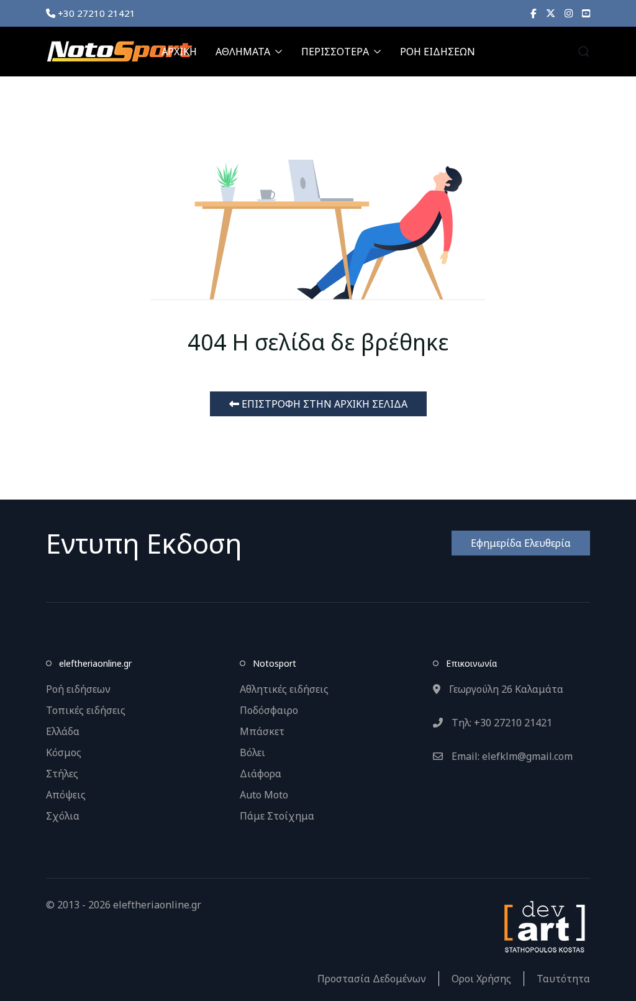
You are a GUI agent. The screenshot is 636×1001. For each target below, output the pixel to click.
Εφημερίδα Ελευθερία (521, 543)
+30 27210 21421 (95, 13)
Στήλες (62, 773)
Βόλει (252, 752)
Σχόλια (63, 816)
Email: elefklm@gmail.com (511, 756)
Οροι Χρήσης (481, 978)
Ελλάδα (63, 731)
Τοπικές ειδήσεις (85, 710)
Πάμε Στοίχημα (277, 816)
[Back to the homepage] (119, 51)
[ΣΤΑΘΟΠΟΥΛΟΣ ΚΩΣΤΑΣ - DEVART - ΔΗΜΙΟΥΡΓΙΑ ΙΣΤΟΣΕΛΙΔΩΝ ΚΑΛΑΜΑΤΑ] (543, 926)
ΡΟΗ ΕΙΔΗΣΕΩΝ (437, 51)
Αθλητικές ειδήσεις (284, 689)
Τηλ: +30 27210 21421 (500, 722)
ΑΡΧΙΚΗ (179, 51)
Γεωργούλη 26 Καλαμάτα (505, 689)
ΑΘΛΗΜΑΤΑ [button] (243, 51)
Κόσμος (63, 752)
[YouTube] (586, 13)
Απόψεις (66, 795)
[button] (584, 51)
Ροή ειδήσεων (78, 689)
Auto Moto (264, 795)
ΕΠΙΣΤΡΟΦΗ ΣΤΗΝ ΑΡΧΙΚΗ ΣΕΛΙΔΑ (323, 404)
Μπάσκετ (262, 731)
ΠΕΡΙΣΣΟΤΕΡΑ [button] (335, 51)
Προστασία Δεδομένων (371, 978)
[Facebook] (533, 13)
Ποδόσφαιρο (269, 710)
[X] (550, 13)
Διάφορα (260, 773)
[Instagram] (569, 13)
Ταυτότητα (563, 978)
